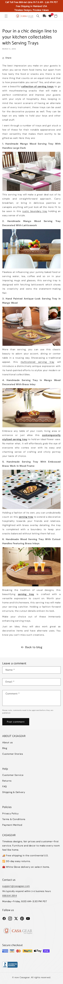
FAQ (4, 786)
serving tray (26, 516)
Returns (6, 780)
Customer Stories (12, 753)
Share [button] (8, 57)
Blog (4, 748)
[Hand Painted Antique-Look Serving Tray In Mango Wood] (31, 326)
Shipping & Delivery (13, 792)
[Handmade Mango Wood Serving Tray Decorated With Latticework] (31, 248)
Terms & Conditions (13, 819)
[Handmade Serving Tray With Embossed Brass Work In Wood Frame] (31, 489)
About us (7, 742)
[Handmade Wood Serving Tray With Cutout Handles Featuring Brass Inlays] (31, 567)
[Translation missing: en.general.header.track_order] (44, 16)
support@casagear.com (16, 886)
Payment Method (12, 824)
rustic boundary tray (34, 211)
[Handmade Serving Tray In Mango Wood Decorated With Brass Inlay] (31, 407)
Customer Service (13, 775)
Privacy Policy (10, 813)
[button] (6, 16)
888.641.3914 (9, 895)
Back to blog (33, 647)
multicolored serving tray (37, 362)
